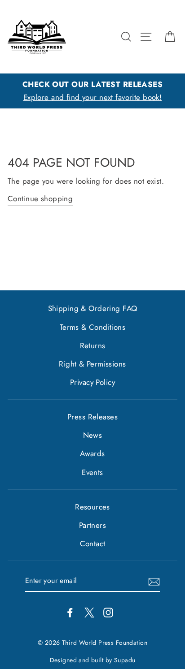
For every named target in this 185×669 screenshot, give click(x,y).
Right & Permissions (92, 363)
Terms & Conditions (93, 327)
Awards (92, 453)
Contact (93, 543)
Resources (92, 506)
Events (92, 472)
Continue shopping (40, 198)
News (92, 435)
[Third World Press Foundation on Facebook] (70, 611)
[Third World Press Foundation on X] (89, 611)
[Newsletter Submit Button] (154, 580)
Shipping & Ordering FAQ (92, 308)
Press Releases (92, 416)
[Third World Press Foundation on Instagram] (108, 611)
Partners (92, 525)
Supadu (125, 660)
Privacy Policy (92, 382)
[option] (92, 91)
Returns (93, 345)
